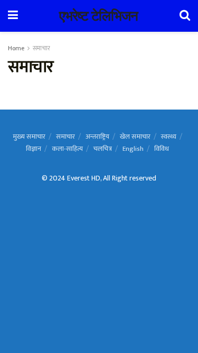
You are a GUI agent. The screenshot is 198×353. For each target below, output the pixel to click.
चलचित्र (102, 149)
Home (16, 48)
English (133, 149)
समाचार (41, 48)
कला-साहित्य (67, 149)
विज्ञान (33, 149)
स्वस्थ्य (168, 136)
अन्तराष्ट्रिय (97, 136)
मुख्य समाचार (29, 136)
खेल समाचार (135, 136)
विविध (161, 149)
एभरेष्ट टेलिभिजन (98, 16)
